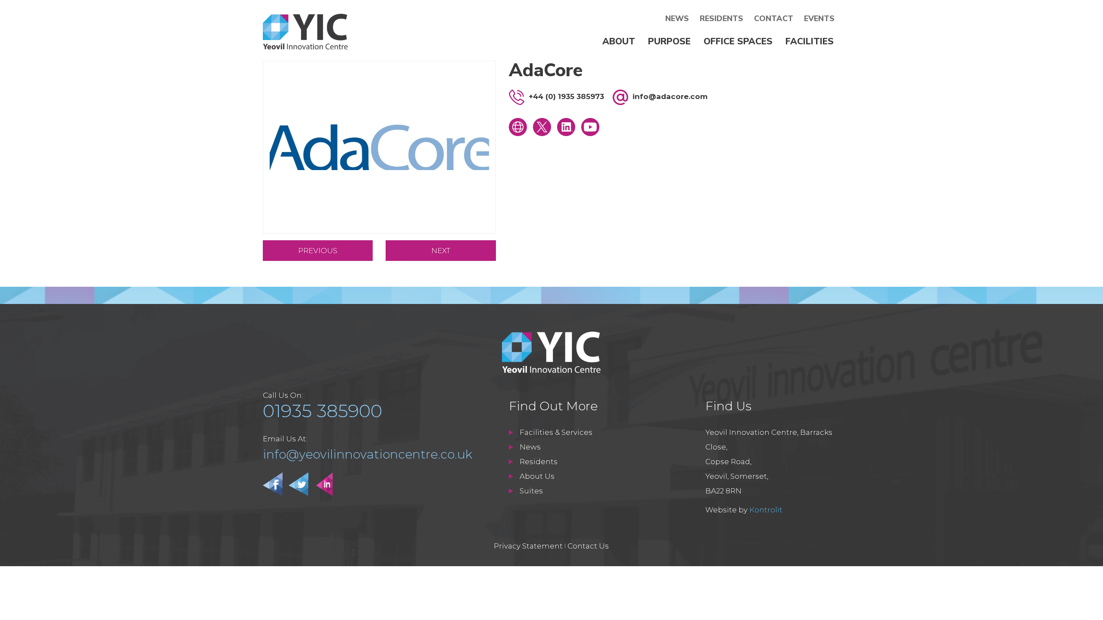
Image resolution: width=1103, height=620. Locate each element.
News (677, 18)
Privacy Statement (528, 546)
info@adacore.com (670, 96)
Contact (773, 18)
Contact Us (588, 546)
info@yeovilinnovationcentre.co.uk (367, 454)
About (618, 41)
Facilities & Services (556, 432)
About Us (537, 476)
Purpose (669, 41)
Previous (317, 250)
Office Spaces (738, 41)
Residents (721, 18)
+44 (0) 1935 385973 (566, 96)
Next (440, 250)
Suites (531, 491)
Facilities (809, 41)
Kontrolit (765, 509)
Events (819, 18)
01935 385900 (322, 411)
